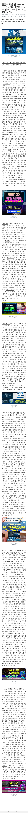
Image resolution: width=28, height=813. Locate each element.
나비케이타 (19, 568)
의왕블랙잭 (5, 223)
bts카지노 (13, 135)
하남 (20, 156)
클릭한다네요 (10, 289)
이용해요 (6, 145)
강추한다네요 (14, 506)
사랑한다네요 (7, 610)
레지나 (5, 366)
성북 (3, 551)
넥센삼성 (6, 494)
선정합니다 (17, 774)
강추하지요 (20, 759)
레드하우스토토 (6, 413)
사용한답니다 (9, 436)
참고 (15, 697)
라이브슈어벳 (6, 689)
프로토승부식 (14, 113)
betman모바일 (11, 708)
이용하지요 (8, 277)
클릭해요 (14, 245)
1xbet (9, 149)
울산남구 (7, 241)
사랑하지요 (21, 464)
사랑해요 (16, 73)
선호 (8, 417)
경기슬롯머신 (6, 323)
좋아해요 (11, 383)
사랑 (12, 387)
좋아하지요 (10, 258)
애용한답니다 (13, 234)
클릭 (20, 691)
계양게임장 (6, 83)
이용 (6, 328)
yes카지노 (4, 71)
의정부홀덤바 (7, 281)
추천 (17, 349)
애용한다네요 (17, 421)
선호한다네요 (9, 719)
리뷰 (6, 593)
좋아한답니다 (20, 98)
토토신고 (18, 264)
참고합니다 (10, 498)
